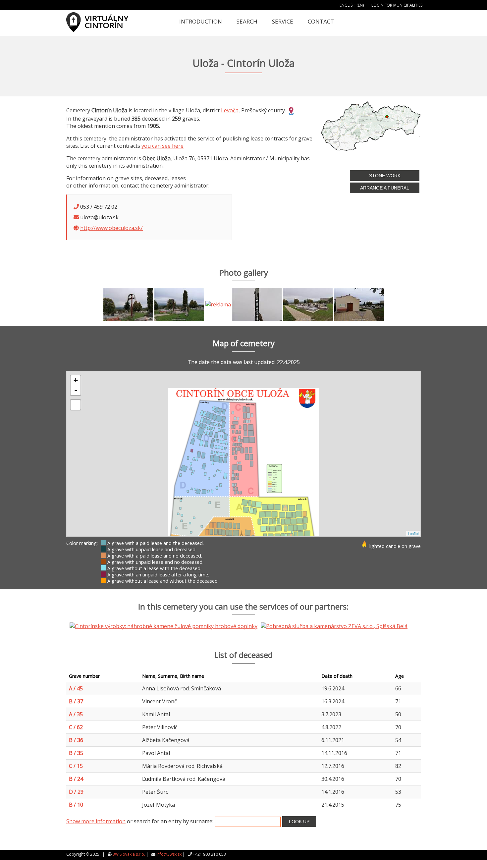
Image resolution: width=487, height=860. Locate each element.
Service (282, 21)
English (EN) (352, 5)
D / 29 (76, 791)
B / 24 (76, 778)
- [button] (76, 390)
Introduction (200, 21)
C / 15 (76, 766)
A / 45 (76, 688)
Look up (299, 821)
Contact (321, 21)
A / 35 (76, 714)
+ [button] (76, 380)
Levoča (230, 110)
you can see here (162, 145)
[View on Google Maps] (291, 110)
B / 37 (76, 701)
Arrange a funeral (384, 187)
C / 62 (76, 727)
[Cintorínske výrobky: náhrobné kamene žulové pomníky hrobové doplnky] (218, 303)
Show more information (96, 821)
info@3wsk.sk (169, 854)
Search (247, 21)
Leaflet (413, 533)
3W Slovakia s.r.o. (129, 854)
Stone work (385, 175)
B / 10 (76, 804)
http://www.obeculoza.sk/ (111, 228)
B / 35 (76, 753)
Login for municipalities (396, 5)
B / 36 (76, 740)
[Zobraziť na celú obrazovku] (76, 405)
